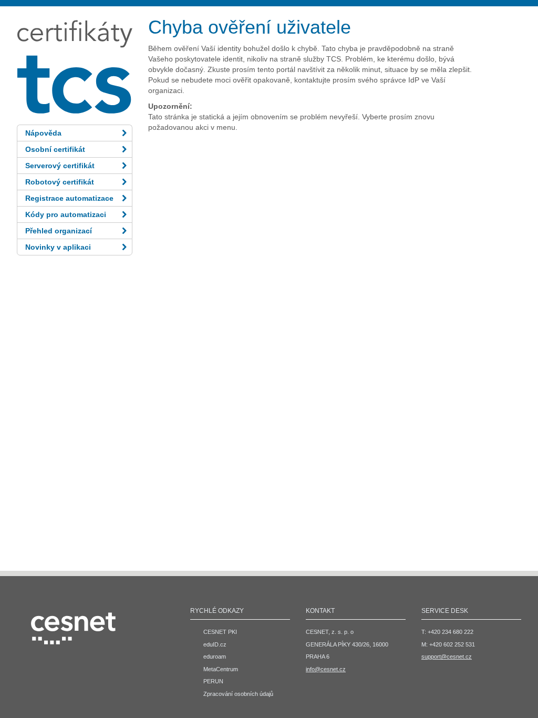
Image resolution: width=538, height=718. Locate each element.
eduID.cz (214, 644)
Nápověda (43, 133)
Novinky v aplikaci (58, 247)
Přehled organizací (58, 231)
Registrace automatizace (69, 198)
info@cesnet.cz (326, 669)
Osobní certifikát (55, 149)
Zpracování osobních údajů (238, 694)
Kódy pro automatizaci (65, 214)
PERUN (213, 681)
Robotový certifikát (59, 182)
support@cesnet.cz (446, 656)
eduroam (214, 656)
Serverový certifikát (60, 165)
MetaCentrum (220, 669)
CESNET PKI (220, 632)
